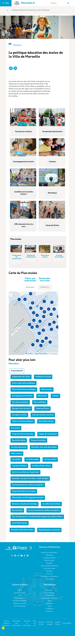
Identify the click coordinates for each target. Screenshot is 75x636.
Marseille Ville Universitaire (22, 530)
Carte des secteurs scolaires (43, 415)
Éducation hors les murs (21, 408)
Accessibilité (66, 623)
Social (49, 601)
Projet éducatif (17, 371)
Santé (49, 606)
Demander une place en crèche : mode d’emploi (30, 478)
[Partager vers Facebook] (11, 68)
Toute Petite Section (46, 421)
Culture (19, 590)
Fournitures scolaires (23, 132)
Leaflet (30, 354)
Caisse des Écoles (52, 225)
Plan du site (34, 623)
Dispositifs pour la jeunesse (49, 530)
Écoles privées (46, 389)
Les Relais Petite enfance (41, 466)
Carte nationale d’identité (49, 566)
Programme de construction (17, 257)
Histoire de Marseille (20, 601)
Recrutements (17, 510)
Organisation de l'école (21, 377)
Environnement (49, 593)
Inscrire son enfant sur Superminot (25, 472)
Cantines (52, 162)
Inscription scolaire (19, 415)
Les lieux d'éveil (50, 459)
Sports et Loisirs (19, 593)
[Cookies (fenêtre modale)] (3, 628)
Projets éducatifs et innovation (24, 491)
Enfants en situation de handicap (24, 504)
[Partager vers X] (15, 68)
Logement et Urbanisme (49, 598)
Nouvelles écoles (45, 256)
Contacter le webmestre (27, 623)
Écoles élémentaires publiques (24, 389)
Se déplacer (49, 609)
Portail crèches (49, 560)
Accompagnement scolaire (23, 162)
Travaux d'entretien (59, 256)
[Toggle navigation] (3, 3)
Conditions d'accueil (43, 377)
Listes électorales (49, 568)
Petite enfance (16, 453)
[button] (19, 299)
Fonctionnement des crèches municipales (28, 485)
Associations (49, 579)
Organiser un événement (49, 576)
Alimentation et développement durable (28, 497)
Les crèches (16, 459)
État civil (49, 574)
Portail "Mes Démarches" (49, 552)
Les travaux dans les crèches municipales (44, 510)
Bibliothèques (19, 598)
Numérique (52, 193)
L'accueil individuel (19, 466)
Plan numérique (40, 402)
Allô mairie (49, 555)
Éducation (49, 590)
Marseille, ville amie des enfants (44, 447)
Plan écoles (15, 428)
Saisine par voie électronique (16, 623)
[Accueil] (7, 10)
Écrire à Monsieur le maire (6, 623)
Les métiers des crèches (51, 504)
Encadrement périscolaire (52, 132)
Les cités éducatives (18, 447)
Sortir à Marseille (20, 606)
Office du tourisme (19, 603)
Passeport (49, 563)
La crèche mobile (32, 459)
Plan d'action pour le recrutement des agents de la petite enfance (37, 517)
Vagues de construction (31, 256)
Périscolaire (42, 396)
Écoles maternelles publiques (23, 383)
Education (17, 45)
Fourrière (49, 571)
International (49, 595)
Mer (19, 595)
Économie (49, 611)
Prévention (49, 603)
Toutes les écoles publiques (22, 421)
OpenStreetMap (41, 354)
